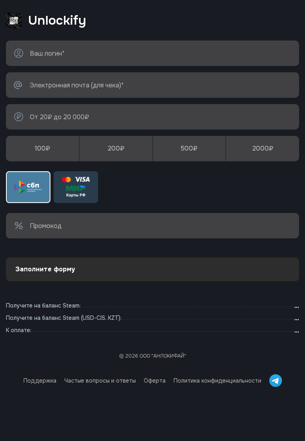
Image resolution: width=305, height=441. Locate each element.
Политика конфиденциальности (217, 380)
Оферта (155, 380)
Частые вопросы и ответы (100, 380)
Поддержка (39, 380)
